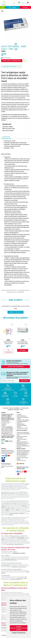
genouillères (13, 536)
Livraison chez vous (21, 460)
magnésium (21, 513)
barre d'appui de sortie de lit (10, 559)
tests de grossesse (14, 513)
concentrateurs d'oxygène (22, 578)
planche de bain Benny (5, 565)
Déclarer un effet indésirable (23, 420)
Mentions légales (21, 424)
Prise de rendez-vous (21, 416)
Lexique (19, 418)
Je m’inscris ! (24, 380)
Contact (3, 425)
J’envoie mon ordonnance (15, 366)
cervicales (19, 538)
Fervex (7, 511)
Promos (25, 7)
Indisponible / (11, 60)
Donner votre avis (15, 312)
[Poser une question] (20, 66)
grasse (12, 508)
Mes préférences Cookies (22, 428)
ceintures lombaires (20, 536)
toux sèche (8, 508)
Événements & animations (22, 417)
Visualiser (8, 352)
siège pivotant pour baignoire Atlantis (19, 566)
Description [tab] (6, 137)
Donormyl (28, 511)
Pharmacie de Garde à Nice (23, 432)
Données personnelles (22, 425)
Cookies (19, 426)
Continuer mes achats (9, 66)
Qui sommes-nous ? (6, 422)
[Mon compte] (22, 3)
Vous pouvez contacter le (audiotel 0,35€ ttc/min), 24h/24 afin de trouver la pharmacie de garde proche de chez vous (23, 444)
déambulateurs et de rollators (19, 553)
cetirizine (17, 509)
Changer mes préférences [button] (18, 632)
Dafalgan (3, 507)
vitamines (11, 514)
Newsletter (4, 424)
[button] (29, 339)
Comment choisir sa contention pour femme (15, 544)
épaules (23, 538)
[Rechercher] (2, 7)
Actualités (19, 414)
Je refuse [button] (18, 629)
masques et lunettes (15, 579)
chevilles (3, 539)
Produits (15, 7)
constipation (6, 509)
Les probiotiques (4, 627)
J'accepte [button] (18, 626)
